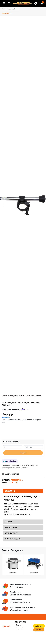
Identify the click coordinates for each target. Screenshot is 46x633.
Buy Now (38, 629)
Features (8, 522)
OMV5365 (5, 13)
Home (4, 9)
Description (10, 491)
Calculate (23, 453)
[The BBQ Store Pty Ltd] (22, 3)
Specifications (11, 527)
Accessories (12, 9)
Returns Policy (11, 533)
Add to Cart (38, 626)
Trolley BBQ (12, 573)
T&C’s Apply (6, 405)
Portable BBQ (34, 573)
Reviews (8, 539)
